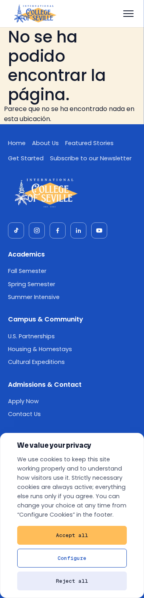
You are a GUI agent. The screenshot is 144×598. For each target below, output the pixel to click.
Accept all (72, 535)
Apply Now (23, 401)
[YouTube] (99, 230)
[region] (72, 515)
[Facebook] (58, 230)
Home (17, 143)
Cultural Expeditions (36, 362)
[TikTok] (16, 230)
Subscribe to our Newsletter (91, 158)
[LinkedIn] (78, 230)
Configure (72, 558)
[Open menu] (128, 13)
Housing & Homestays (40, 349)
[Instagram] (37, 230)
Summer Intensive (34, 297)
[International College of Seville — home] (35, 13)
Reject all (72, 581)
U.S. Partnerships (31, 336)
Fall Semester (27, 271)
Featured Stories (89, 143)
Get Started (26, 158)
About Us (45, 143)
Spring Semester (31, 284)
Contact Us (24, 414)
